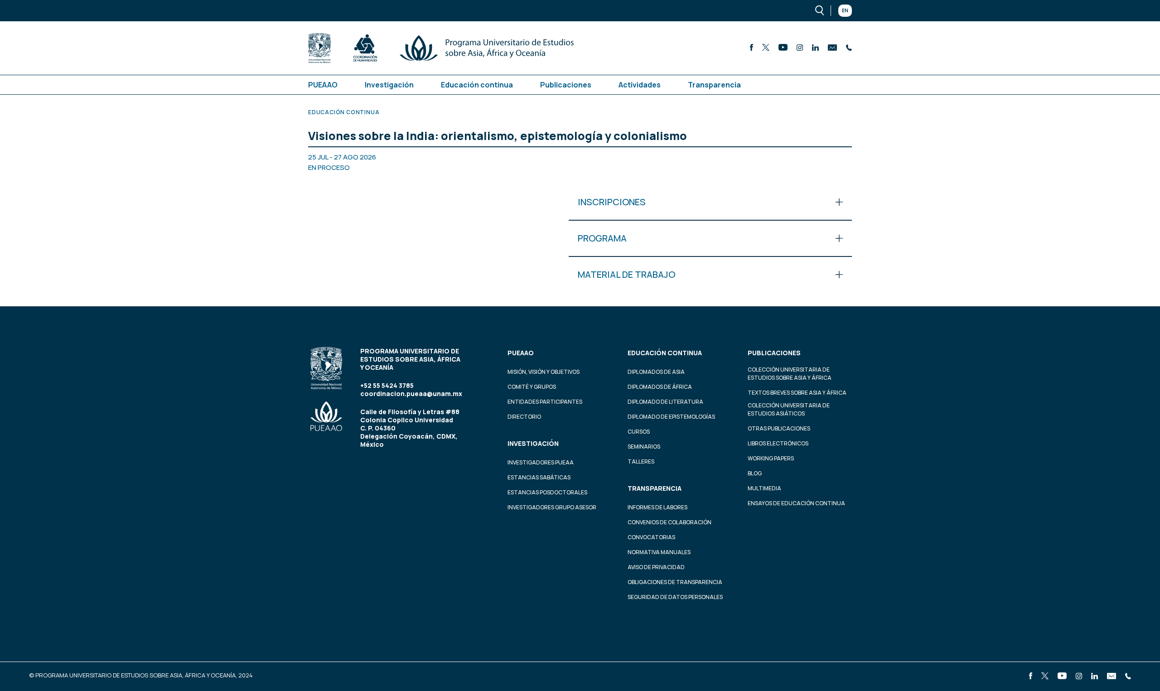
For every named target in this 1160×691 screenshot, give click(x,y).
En (845, 10)
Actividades (640, 85)
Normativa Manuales (659, 552)
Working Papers (771, 458)
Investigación (389, 85)
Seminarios (644, 446)
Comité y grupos (532, 387)
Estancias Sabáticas (539, 477)
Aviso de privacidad (656, 567)
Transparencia (714, 85)
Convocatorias (651, 537)
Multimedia (764, 488)
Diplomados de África (660, 387)
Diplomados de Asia (656, 372)
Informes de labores (657, 507)
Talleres (641, 461)
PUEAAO (323, 85)
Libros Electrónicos (778, 443)
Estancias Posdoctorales (547, 492)
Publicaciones (565, 85)
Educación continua (477, 85)
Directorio (524, 416)
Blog (755, 473)
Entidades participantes (545, 402)
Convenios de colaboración (669, 522)
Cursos (639, 431)
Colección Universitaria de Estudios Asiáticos (789, 409)
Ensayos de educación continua (796, 503)
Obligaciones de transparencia (675, 582)
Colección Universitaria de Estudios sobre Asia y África (789, 374)
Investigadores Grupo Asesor (552, 507)
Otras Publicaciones (779, 428)
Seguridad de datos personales (675, 597)
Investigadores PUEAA (541, 462)
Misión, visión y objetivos (544, 372)
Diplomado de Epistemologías (671, 416)
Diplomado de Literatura (665, 402)
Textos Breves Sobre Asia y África (797, 392)
